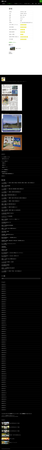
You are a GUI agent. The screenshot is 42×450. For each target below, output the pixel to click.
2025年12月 (3, 297)
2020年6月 (3, 405)
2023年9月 (3, 339)
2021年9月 (3, 380)
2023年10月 (3, 337)
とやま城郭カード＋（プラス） (18, 3)
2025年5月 (3, 310)
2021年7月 (3, 384)
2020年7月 (3, 403)
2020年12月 (3, 399)
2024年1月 (3, 333)
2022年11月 (3, 350)
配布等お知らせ (4, 158)
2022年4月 (3, 365)
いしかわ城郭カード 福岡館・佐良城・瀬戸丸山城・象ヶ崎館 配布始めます (14, 197)
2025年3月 (3, 314)
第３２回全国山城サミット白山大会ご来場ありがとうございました (12, 252)
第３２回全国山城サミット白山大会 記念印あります (10, 255)
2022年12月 (3, 348)
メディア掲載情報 (4, 169)
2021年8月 (3, 382)
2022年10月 (3, 352)
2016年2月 (3, 409)
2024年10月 (3, 318)
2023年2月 (3, 346)
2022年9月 (3, 354)
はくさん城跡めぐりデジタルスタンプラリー (9, 243)
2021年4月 (3, 390)
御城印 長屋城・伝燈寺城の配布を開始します (9, 194)
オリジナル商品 (4, 161)
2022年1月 (3, 371)
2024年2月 (3, 331)
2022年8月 (3, 356)
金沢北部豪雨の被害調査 (5, 264)
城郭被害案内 (4, 171)
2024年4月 (3, 329)
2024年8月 (3, 320)
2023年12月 (3, 335)
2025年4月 (3, 312)
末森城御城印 (4, 246)
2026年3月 (3, 293)
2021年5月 (3, 388)
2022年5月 (3, 363)
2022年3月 (3, 367)
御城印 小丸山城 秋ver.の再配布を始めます (9, 258)
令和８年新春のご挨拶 (5, 231)
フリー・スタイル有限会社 (21, 413)
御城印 (33, 3)
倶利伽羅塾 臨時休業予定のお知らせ (8, 234)
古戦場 (36, 3)
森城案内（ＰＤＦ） (12, 42)
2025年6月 (3, 308)
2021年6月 (3, 386)
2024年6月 (3, 325)
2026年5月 (3, 289)
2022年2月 (3, 369)
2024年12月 (3, 316)
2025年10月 (3, 299)
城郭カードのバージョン (5, 113)
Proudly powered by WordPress (6, 448)
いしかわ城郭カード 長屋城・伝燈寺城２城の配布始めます (11, 191)
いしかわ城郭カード (9, 3)
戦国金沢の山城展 (4, 249)
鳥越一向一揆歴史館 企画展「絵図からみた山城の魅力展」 (11, 210)
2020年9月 (3, 401)
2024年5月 (3, 327)
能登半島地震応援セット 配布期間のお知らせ (9, 237)
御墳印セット (39, 3)
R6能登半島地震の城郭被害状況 (7, 173)
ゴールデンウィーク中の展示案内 (7, 216)
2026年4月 (3, 291)
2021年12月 (3, 373)
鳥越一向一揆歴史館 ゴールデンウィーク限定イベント (10, 219)
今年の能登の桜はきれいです (6, 222)
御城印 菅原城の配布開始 (6, 185)
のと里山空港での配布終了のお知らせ (8, 213)
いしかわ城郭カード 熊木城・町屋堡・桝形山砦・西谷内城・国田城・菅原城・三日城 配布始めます (18, 182)
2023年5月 (3, 344)
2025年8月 (3, 303)
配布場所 (3, 3)
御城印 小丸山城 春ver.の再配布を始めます (9, 228)
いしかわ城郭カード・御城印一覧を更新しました (9, 207)
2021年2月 (3, 394)
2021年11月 (3, 375)
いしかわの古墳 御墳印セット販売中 (8, 261)
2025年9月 (3, 301)
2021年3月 (3, 392)
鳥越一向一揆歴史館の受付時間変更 (7, 225)
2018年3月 (3, 407)
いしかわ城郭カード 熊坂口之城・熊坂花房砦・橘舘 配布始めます (13, 188)
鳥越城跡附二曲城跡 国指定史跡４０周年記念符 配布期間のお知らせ (13, 240)
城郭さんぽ (4, 1)
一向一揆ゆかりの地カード (27, 3)
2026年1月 (3, 295)
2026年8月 (3, 284)
